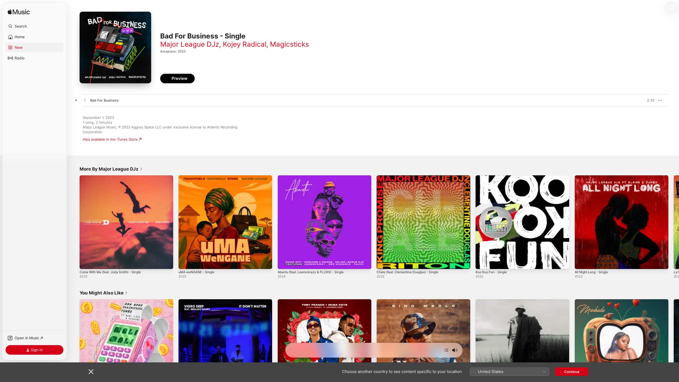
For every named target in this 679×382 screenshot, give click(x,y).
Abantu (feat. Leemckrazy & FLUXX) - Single (314, 177)
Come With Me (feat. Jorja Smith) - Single (114, 177)
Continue (572, 372)
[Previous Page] (74, 222)
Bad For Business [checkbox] (104, 100)
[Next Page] (673, 222)
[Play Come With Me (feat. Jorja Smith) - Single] (86, 262)
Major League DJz (189, 44)
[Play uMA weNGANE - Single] (185, 262)
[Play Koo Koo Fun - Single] (482, 262)
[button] (34, 26)
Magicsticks (289, 44)
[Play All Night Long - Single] (581, 262)
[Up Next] (446, 350)
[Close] (91, 371)
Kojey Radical (244, 44)
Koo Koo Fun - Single (493, 177)
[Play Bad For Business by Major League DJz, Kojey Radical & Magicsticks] (85, 100)
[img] (19, 12)
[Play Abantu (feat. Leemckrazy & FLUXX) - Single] (284, 262)
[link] (111, 169)
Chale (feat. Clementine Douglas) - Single (411, 177)
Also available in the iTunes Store (110, 139)
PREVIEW (648, 100)
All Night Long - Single (593, 177)
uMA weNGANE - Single (199, 177)
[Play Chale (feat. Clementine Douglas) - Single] (383, 262)
